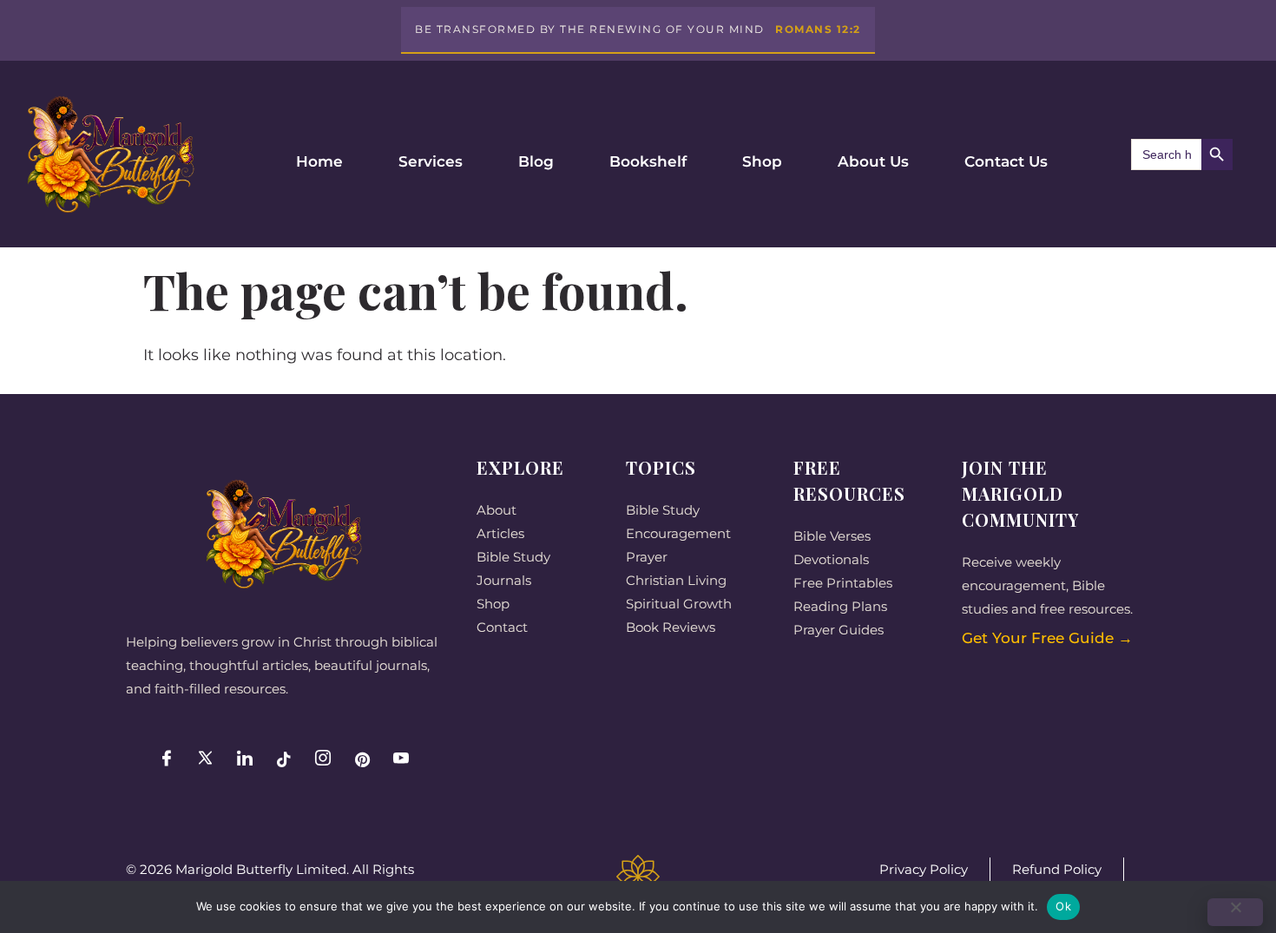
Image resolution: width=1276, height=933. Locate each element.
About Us (873, 161)
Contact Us (1006, 161)
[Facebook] (167, 759)
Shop (762, 161)
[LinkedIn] (245, 759)
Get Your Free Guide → (1047, 638)
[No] (1235, 912)
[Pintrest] (362, 759)
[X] (206, 759)
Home (319, 161)
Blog (536, 161)
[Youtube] (401, 759)
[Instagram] (323, 759)
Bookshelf (648, 161)
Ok (1063, 906)
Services (430, 161)
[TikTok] (284, 759)
